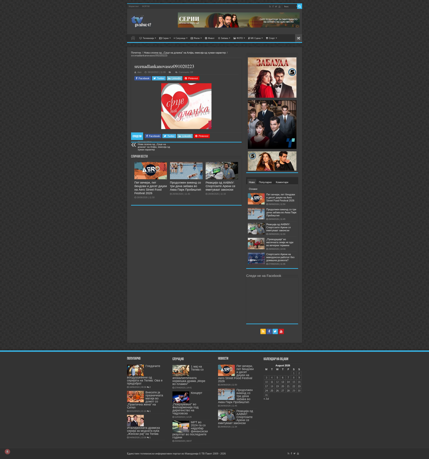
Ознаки (253, 188)
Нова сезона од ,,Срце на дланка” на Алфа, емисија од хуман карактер (154, 146)
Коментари (282, 182)
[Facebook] (273, 7)
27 (282, 390)
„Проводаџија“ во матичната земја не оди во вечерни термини (279, 242)
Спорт (272, 38)
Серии (165, 38)
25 (271, 390)
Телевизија (148, 38)
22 (293, 386)
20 (282, 386)
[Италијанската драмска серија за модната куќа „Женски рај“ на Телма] (135, 420)
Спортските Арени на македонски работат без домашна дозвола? (280, 257)
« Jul (266, 398)
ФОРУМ (145, 6)
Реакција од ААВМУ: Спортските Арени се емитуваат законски (220, 186)
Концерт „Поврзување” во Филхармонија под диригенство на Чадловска (187, 403)
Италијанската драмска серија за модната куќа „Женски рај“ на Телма (143, 431)
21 (288, 386)
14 (288, 381)
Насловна (133, 37)
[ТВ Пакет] (141, 21)
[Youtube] (279, 7)
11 (272, 381)
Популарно (265, 182)
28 (288, 390)
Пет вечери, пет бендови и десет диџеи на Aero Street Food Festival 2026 (150, 188)
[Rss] (270, 7)
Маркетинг (134, 6)
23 (299, 386)
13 (282, 381)
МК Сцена (256, 38)
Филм (197, 38)
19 (277, 386)
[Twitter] (276, 7)
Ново (252, 182)
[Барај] (299, 6)
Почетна (136, 52)
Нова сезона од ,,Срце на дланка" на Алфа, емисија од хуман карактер (185, 52)
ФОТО (240, 38)
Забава (224, 38)
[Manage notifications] (7, 451)
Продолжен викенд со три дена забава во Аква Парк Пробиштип (185, 186)
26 (277, 390)
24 (266, 390)
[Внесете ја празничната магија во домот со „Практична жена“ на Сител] (135, 396)
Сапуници (180, 38)
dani (139, 72)
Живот (211, 38)
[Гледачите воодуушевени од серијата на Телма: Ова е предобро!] (135, 370)
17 (266, 386)
